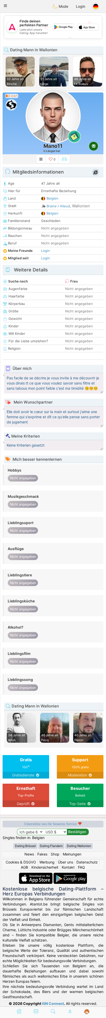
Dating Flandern (51, 846)
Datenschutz (87, 862)
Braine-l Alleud (58, 206)
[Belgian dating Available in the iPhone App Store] (36, 875)
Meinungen (72, 854)
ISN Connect (53, 1003)
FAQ (81, 867)
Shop (55, 854)
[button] (5, 5)
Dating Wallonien (79, 846)
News (29, 854)
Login (80, 6)
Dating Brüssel (25, 846)
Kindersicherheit (44, 867)
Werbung (47, 862)
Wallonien (81, 205)
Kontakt (68, 867)
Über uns (65, 862)
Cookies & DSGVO (21, 862)
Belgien (52, 198)
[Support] (86, 1012)
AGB (24, 867)
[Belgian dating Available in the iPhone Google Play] (70, 875)
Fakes (42, 854)
